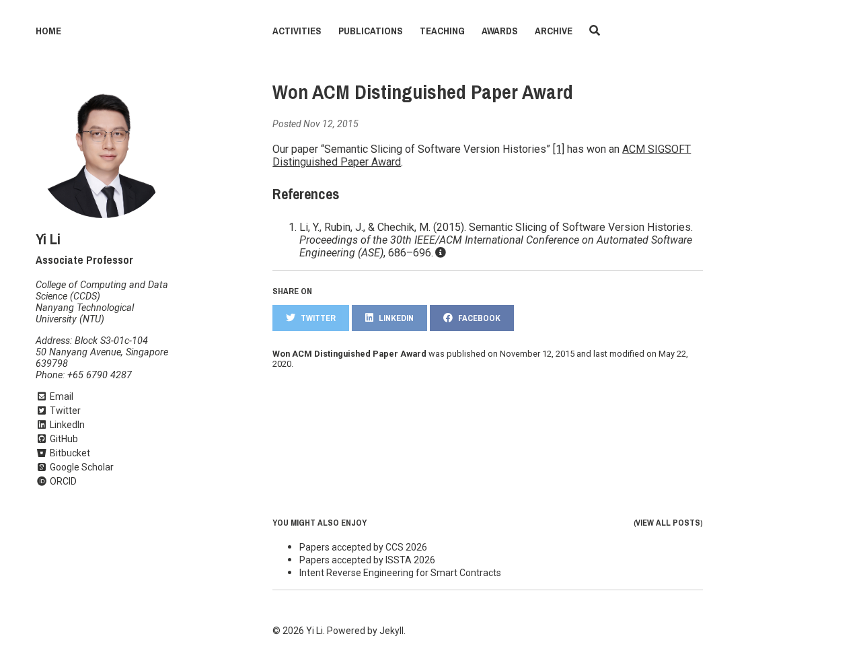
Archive (553, 31)
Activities (297, 31)
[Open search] (594, 31)
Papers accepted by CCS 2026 (363, 547)
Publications (370, 31)
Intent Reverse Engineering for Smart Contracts (400, 572)
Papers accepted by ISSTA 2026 (367, 560)
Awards (500, 31)
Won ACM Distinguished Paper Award (422, 92)
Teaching (442, 31)
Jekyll (391, 630)
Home (48, 31)
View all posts (668, 522)
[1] (558, 149)
